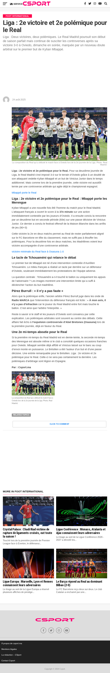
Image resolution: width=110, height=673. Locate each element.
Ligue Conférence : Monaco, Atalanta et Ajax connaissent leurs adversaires (81, 531)
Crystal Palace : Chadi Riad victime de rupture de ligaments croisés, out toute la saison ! (27, 532)
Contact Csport (8, 660)
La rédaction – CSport (11, 655)
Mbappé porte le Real (24, 192)
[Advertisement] (55, 75)
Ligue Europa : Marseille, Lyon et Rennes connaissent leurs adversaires (28, 583)
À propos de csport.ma (11, 643)
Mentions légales (9, 649)
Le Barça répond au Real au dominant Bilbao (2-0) (79, 583)
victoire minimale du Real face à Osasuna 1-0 (38, 251)
